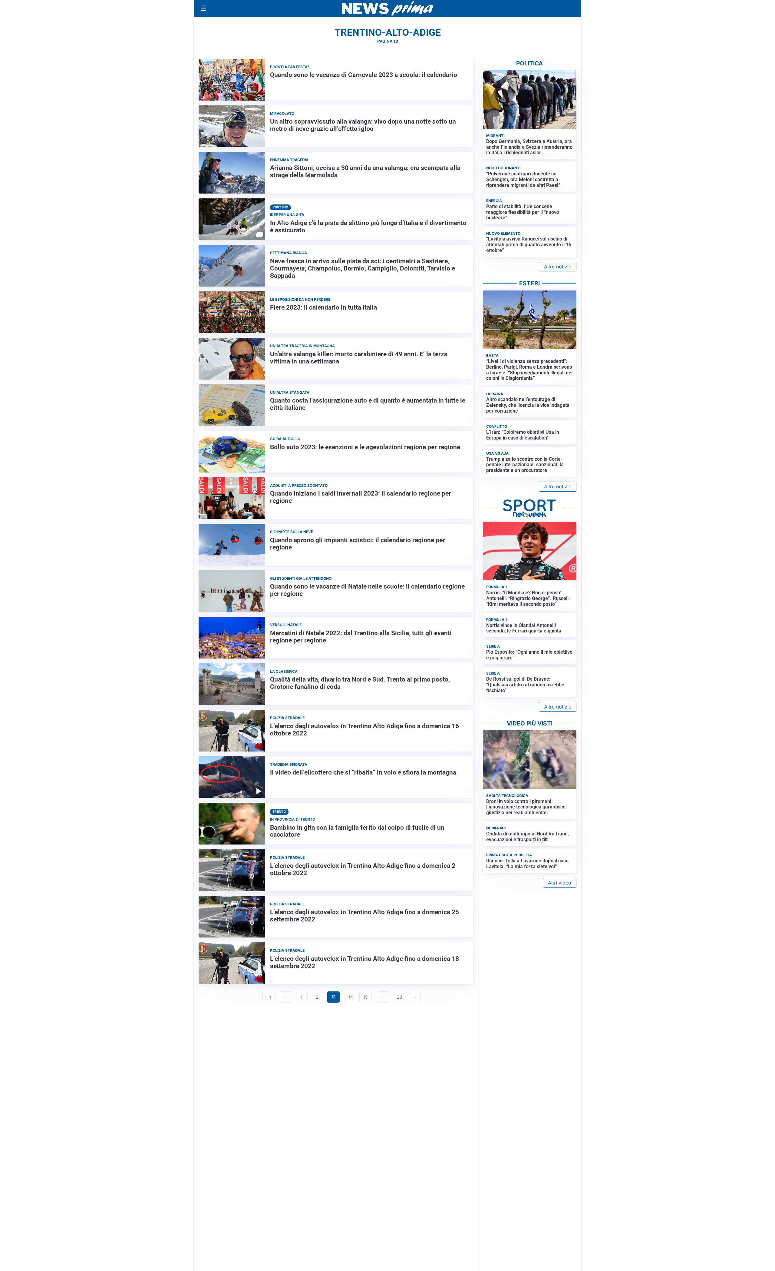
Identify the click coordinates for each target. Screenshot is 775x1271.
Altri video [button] (559, 883)
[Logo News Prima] (387, 8)
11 (302, 997)
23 (399, 997)
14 (350, 997)
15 (365, 997)
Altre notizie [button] (557, 267)
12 (316, 997)
